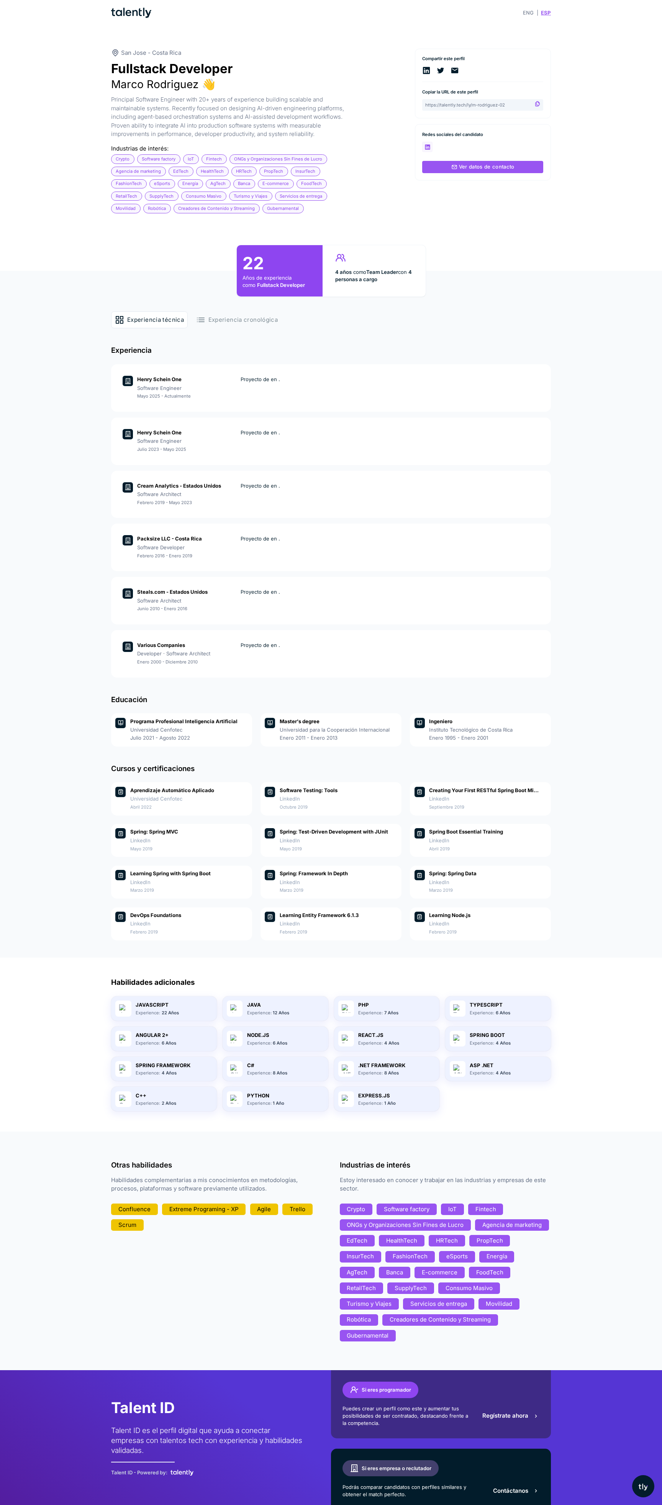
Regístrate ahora (505, 1415)
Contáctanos (510, 1490)
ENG (528, 13)
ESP (546, 13)
